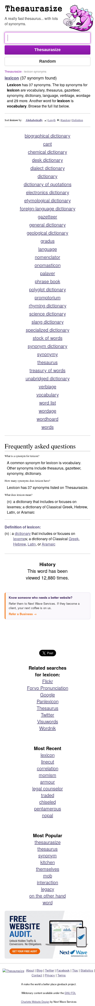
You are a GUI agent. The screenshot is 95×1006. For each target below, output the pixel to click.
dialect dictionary (47, 168)
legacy (47, 889)
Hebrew (19, 544)
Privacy (50, 975)
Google (47, 694)
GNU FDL (70, 993)
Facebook (63, 970)
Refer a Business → (23, 614)
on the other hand (47, 895)
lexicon (48, 754)
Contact (37, 975)
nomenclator (47, 257)
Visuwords (47, 721)
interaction (47, 882)
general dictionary (47, 224)
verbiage (47, 386)
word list (47, 402)
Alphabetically (34, 120)
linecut (47, 761)
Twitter (47, 714)
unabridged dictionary (48, 378)
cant (47, 143)
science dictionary (47, 313)
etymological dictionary (47, 200)
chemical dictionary (47, 151)
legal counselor (47, 788)
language (47, 248)
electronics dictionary (47, 192)
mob (47, 875)
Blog (39, 970)
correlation (47, 768)
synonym (47, 855)
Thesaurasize (13, 71)
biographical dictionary (47, 135)
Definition (77, 120)
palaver (47, 273)
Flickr (47, 681)
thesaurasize (48, 842)
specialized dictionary (47, 329)
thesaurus (47, 362)
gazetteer (47, 216)
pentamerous (47, 808)
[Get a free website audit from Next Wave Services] (47, 935)
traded (47, 795)
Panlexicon (48, 701)
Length (52, 120)
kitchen (47, 862)
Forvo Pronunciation (47, 687)
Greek (74, 538)
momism (47, 775)
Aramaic (48, 544)
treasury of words (47, 370)
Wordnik (47, 728)
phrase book (47, 281)
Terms (61, 975)
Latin (32, 544)
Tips (75, 970)
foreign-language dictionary (47, 208)
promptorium (48, 297)
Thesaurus (47, 708)
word (48, 902)
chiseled (47, 801)
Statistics (86, 970)
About (30, 970)
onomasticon (48, 265)
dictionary (47, 176)
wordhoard (47, 418)
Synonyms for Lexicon (50, 10)
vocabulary (47, 394)
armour (47, 781)
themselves (47, 868)
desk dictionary (47, 159)
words (48, 426)
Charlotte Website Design (35, 1001)
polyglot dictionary (47, 289)
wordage (47, 410)
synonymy (47, 354)
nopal (47, 815)
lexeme (19, 538)
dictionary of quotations (47, 184)
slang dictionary (48, 321)
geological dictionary (47, 232)
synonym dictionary (47, 346)
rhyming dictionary (47, 305)
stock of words (47, 337)
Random (65, 120)
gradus (48, 240)
